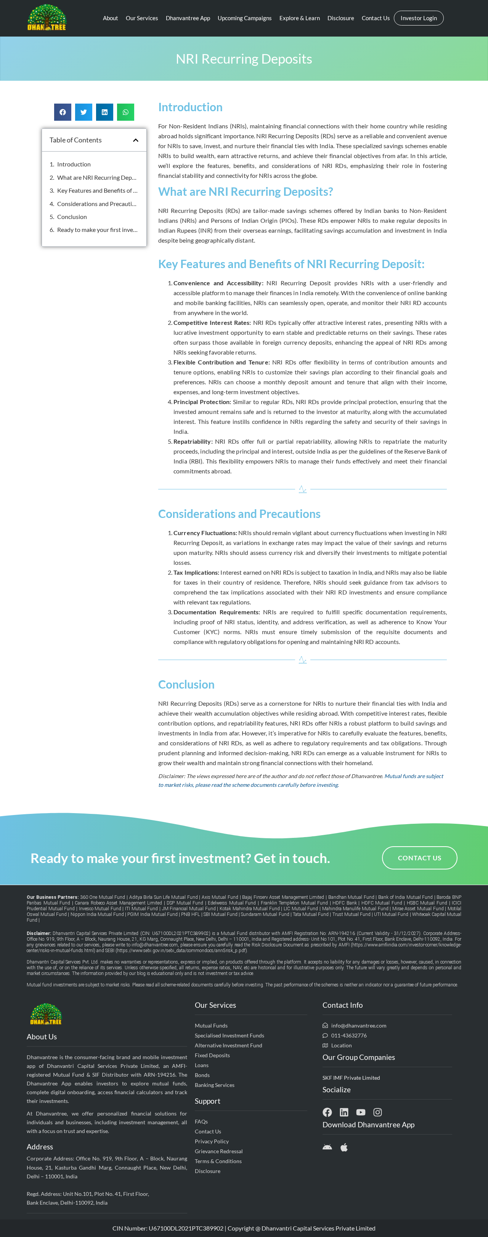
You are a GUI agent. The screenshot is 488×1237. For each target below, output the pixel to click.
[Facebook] (327, 1112)
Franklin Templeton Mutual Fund (294, 903)
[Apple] (344, 1147)
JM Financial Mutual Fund (189, 908)
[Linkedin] (344, 1112)
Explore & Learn (299, 17)
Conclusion (72, 216)
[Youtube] (361, 1112)
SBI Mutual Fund (221, 914)
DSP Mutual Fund (185, 903)
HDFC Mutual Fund (381, 903)
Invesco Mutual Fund (100, 908)
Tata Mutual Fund (311, 914)
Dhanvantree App (188, 17)
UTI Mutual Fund (391, 914)
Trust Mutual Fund (351, 914)
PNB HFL (191, 914)
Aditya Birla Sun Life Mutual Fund (163, 897)
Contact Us (376, 17)
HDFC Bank (345, 903)
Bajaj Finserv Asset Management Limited (283, 897)
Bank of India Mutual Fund (405, 897)
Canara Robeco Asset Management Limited (118, 903)
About (110, 17)
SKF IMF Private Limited (351, 1077)
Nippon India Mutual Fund (97, 914)
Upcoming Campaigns (245, 17)
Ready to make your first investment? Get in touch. (98, 229)
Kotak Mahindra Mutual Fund (250, 908)
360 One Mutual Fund (102, 897)
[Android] (327, 1147)
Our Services (142, 17)
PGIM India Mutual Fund (152, 914)
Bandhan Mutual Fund (351, 897)
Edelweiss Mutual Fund (232, 903)
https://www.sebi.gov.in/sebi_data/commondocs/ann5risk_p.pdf (181, 950)
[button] (62, 112)
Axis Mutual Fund (220, 897)
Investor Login (419, 17)
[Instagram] (377, 1112)
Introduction (74, 164)
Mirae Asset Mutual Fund (418, 908)
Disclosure (340, 17)
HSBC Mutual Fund (427, 903)
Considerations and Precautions (98, 203)
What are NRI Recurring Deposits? (98, 177)
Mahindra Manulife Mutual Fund (355, 908)
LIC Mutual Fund (301, 908)
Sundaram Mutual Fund (265, 914)
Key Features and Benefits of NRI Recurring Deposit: (98, 190)
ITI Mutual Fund (141, 908)
